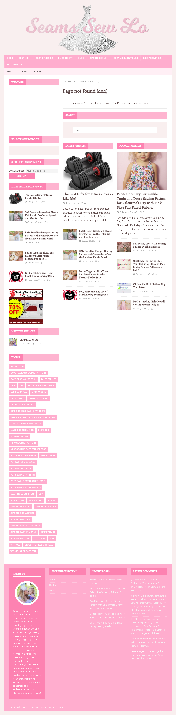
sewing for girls (46, 507)
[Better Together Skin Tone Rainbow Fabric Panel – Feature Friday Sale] (70, 275)
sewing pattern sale (23, 532)
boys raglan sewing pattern (28, 373)
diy (21, 385)
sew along (17, 500)
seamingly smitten (22, 494)
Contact (23, 71)
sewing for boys (20, 507)
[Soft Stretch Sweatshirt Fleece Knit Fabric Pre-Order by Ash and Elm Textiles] (70, 234)
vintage (15, 545)
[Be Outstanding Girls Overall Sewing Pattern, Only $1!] (124, 305)
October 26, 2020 (89, 241)
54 (156, 250)
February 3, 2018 (143, 274)
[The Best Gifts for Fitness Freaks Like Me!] (88, 171)
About (10, 71)
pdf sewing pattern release (27, 481)
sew (41, 494)
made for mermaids (22, 430)
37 (156, 274)
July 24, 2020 (87, 281)
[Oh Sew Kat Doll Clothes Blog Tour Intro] (124, 288)
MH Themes (67, 707)
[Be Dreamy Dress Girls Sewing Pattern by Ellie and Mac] (124, 247)
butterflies (48, 379)
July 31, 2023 (72, 203)
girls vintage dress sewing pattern (32, 417)
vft (52, 538)
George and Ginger (22, 405)
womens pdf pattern (23, 551)
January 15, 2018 (143, 291)
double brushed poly (41, 385)
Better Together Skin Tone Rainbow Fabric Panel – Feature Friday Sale (93, 274)
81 (144, 212)
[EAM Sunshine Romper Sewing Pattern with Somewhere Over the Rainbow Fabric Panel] (70, 255)
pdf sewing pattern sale (25, 487)
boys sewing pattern (23, 379)
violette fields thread (39, 545)
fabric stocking (39, 398)
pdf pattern (48, 455)
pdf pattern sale (20, 468)
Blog (81, 58)
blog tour (17, 366)
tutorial (39, 538)
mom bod (43, 430)
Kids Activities (152, 58)
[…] (106, 220)
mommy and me (19, 436)
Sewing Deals (98, 58)
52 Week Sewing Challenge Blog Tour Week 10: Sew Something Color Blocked (149, 610)
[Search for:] (115, 130)
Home (10, 58)
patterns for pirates (23, 455)
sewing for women (22, 513)
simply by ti (48, 532)
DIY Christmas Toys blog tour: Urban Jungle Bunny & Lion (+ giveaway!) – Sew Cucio (146, 622)
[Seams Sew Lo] (88, 52)
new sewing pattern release (28, 449)
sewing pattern (20, 519)
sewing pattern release (25, 526)
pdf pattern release (22, 462)
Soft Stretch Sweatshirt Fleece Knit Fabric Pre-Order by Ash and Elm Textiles (95, 234)
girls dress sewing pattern (27, 411)
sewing (52, 500)
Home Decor (14, 65)
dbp (12, 385)
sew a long (36, 500)
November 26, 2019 (90, 299)
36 (156, 291)
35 (152, 308)
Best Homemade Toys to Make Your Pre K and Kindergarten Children (148, 630)
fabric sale (17, 398)
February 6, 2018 (129, 212)
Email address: (17, 170)
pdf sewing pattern (22, 475)
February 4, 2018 (143, 250)
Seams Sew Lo (29, 339)
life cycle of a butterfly (25, 424)
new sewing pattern (23, 443)
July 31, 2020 (87, 261)
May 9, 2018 (141, 308)
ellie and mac (18, 392)
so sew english (19, 538)
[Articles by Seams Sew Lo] (13, 344)
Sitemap (37, 71)
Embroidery (65, 58)
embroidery (39, 392)
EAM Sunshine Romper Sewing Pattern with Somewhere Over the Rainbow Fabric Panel (95, 254)
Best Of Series (44, 58)
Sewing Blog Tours (126, 58)
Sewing (23, 58)
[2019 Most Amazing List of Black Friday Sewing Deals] (70, 295)
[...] (138, 233)
